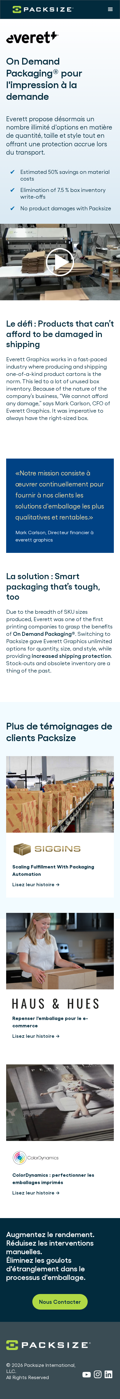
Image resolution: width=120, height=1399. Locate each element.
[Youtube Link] (86, 1376)
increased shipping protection (71, 656)
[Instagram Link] (97, 1376)
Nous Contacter (60, 1302)
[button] (110, 9)
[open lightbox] (60, 262)
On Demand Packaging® (44, 634)
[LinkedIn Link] (108, 1376)
